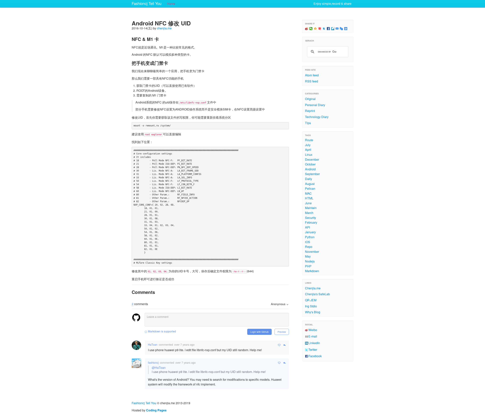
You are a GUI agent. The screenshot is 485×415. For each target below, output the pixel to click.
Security (310, 217)
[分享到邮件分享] (337, 28)
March (309, 213)
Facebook (315, 356)
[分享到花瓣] (319, 28)
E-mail (312, 336)
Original (310, 99)
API (307, 227)
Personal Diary (315, 105)
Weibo (312, 330)
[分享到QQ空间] (315, 28)
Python (309, 237)
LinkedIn (314, 343)
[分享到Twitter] (324, 28)
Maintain (311, 208)
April (308, 149)
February (311, 222)
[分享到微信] (311, 28)
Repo (308, 246)
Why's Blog (312, 312)
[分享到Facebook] (328, 28)
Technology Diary (317, 117)
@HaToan (159, 367)
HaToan (152, 344)
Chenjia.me (313, 288)
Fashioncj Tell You (146, 3)
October (310, 164)
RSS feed (311, 81)
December (312, 159)
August (309, 184)
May (308, 256)
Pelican (310, 188)
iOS (307, 242)
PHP (308, 266)
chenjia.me (164, 28)
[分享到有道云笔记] (332, 28)
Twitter (312, 349)
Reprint (310, 111)
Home (171, 4)
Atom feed (312, 75)
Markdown (312, 271)
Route (309, 140)
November (312, 251)
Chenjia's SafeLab (317, 294)
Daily (308, 179)
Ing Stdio (311, 306)
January (310, 232)
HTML (309, 198)
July (308, 145)
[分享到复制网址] (341, 28)
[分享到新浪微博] (306, 28)
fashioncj (153, 362)
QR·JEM (310, 300)
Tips (308, 123)
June (308, 203)
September (312, 174)
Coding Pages (156, 410)
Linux (308, 154)
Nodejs (310, 261)
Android (310, 169)
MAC (308, 193)
